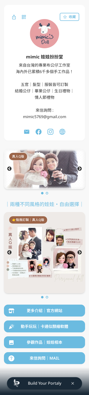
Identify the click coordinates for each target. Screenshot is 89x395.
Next (79, 168)
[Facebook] (39, 132)
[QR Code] (24, 17)
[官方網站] (62, 132)
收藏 (72, 16)
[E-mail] (27, 132)
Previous (9, 168)
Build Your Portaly (44, 383)
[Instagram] (50, 132)
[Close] (73, 383)
